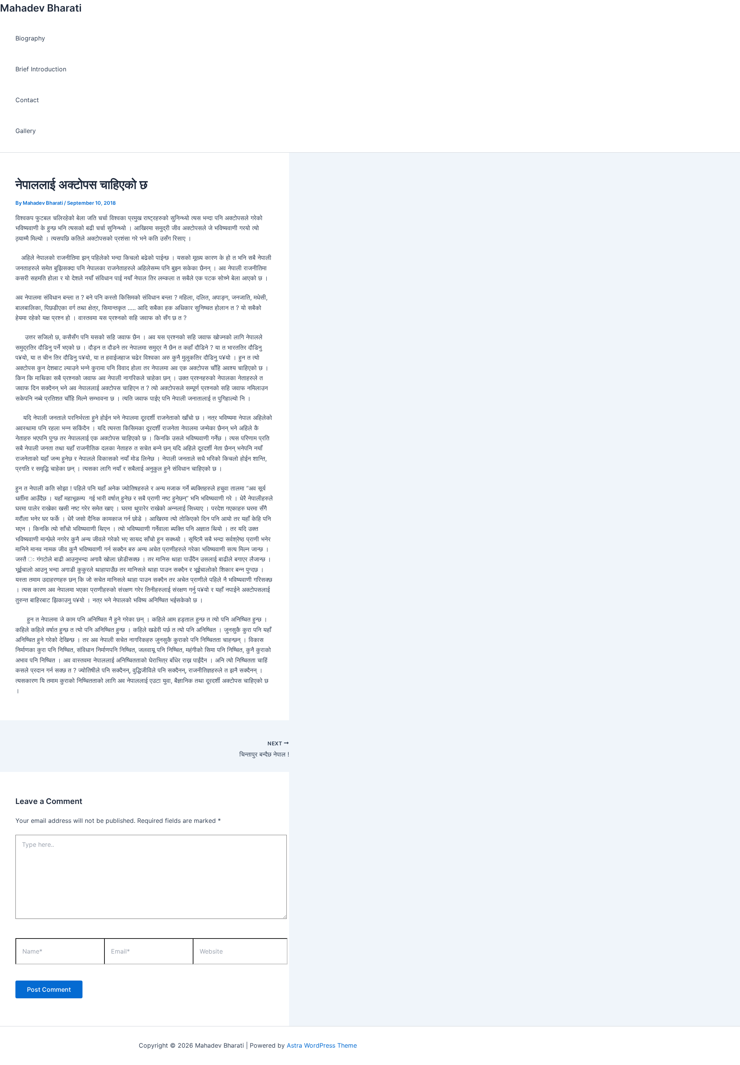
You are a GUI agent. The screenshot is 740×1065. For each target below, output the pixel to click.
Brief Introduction (40, 69)
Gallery (25, 131)
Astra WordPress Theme (322, 1045)
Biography (30, 38)
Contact (27, 100)
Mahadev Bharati (41, 8)
